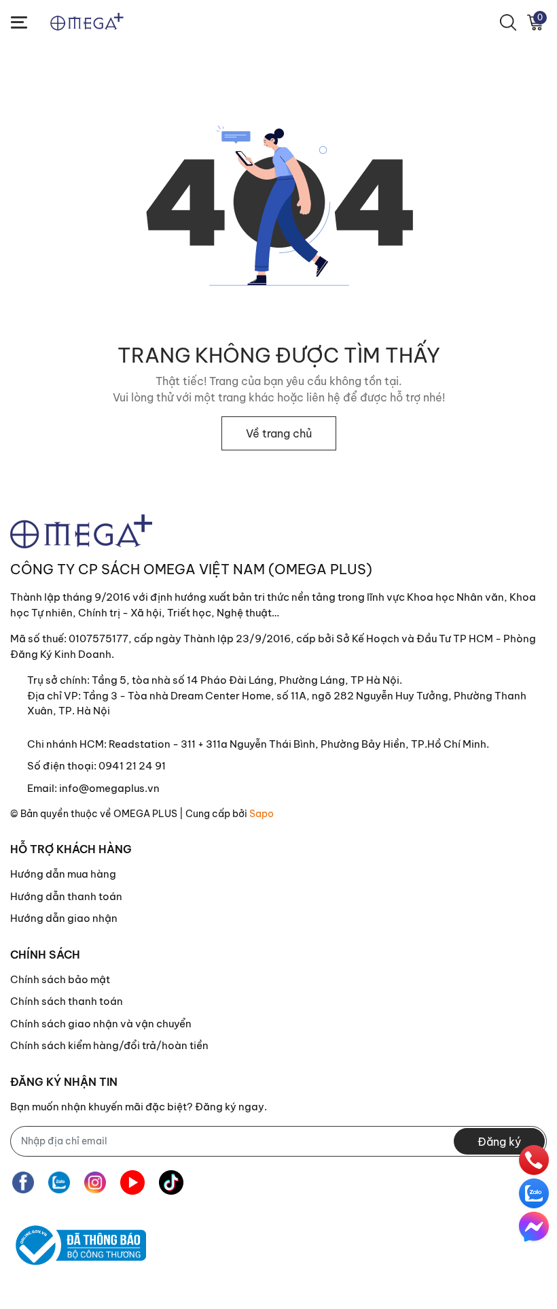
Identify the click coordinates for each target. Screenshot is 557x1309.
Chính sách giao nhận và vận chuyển (101, 1023)
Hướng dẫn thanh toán (66, 896)
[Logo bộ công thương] (78, 1246)
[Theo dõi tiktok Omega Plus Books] (171, 1182)
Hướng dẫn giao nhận (64, 918)
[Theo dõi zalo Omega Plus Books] (59, 1182)
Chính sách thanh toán (66, 1001)
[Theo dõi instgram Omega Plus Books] (95, 1182)
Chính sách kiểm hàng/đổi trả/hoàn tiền (109, 1045)
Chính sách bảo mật (60, 979)
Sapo (261, 814)
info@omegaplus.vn (109, 788)
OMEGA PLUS (145, 814)
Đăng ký (499, 1141)
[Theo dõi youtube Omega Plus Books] (132, 1182)
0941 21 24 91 (132, 765)
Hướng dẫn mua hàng (63, 873)
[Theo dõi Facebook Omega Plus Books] (23, 1182)
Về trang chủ (279, 433)
